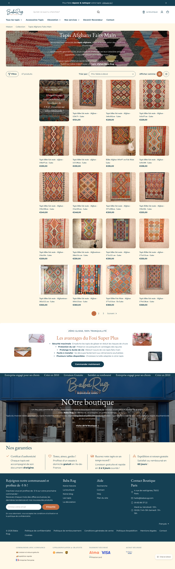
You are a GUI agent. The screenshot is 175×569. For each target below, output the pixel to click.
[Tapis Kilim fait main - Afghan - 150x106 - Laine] (154, 187)
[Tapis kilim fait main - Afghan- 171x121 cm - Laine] (121, 233)
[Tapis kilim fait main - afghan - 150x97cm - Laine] (54, 141)
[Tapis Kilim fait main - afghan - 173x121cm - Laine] (154, 233)
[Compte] (161, 12)
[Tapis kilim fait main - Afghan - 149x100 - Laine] (154, 141)
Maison (9, 27)
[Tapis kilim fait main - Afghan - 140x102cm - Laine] (121, 94)
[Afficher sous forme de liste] (166, 74)
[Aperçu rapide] (99, 85)
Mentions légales (148, 531)
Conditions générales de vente (99, 531)
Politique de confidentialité (38, 531)
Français (163, 524)
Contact (163, 531)
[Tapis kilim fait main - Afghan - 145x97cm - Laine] (154, 94)
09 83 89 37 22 (140, 502)
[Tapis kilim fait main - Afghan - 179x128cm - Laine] (154, 280)
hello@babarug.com (143, 498)
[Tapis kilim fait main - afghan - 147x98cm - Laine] (87, 141)
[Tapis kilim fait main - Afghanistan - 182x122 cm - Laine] (54, 280)
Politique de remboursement (68, 531)
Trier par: (83, 74)
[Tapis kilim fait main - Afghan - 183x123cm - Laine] (87, 280)
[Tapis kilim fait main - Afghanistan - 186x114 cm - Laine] (87, 233)
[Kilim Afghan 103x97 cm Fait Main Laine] (121, 141)
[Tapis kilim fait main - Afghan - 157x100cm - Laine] (121, 187)
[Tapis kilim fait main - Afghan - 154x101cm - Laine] (87, 187)
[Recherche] (98, 12)
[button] (9, 3)
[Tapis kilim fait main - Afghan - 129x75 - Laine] (87, 94)
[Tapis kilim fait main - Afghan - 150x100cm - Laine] (54, 187)
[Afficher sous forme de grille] (159, 74)
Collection (20, 27)
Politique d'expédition (127, 531)
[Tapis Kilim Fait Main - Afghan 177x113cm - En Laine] (121, 280)
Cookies (28, 535)
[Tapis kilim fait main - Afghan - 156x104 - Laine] (54, 233)
